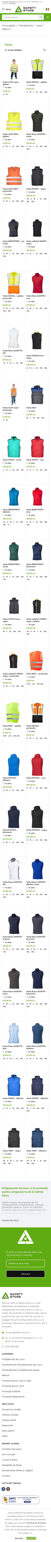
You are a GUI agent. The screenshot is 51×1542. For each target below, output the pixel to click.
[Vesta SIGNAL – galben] (37, 69)
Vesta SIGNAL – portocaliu (33, 727)
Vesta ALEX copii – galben (11, 83)
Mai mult (19, 1538)
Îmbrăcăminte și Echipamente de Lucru (22, 1364)
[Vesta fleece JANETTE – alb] (14, 338)
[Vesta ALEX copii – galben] (14, 69)
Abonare (25, 1274)
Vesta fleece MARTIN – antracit (13, 938)
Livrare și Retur (10, 1459)
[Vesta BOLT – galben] (14, 713)
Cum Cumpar (8, 1454)
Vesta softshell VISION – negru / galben (37, 620)
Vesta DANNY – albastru (37, 1098)
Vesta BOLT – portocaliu (37, 674)
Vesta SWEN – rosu (35, 460)
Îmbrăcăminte (26, 25)
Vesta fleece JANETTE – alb (13, 351)
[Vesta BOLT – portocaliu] (37, 661)
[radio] (4, 94)
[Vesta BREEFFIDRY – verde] (14, 551)
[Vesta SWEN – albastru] (14, 1085)
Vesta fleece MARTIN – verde (36, 135)
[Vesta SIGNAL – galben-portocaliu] (14, 283)
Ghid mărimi (8, 1431)
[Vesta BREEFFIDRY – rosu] (37, 496)
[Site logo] (25, 9)
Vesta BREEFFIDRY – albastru (12, 510)
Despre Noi (7, 1425)
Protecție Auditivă (11, 1391)
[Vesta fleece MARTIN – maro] (14, 978)
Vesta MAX (31, 408)
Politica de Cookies (36, 1523)
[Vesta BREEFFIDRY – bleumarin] (37, 551)
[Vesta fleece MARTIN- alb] (14, 869)
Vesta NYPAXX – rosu (36, 778)
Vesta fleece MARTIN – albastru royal (36, 883)
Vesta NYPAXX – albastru (10, 779)
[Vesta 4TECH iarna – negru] (14, 606)
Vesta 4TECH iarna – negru (12, 620)
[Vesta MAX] (37, 395)
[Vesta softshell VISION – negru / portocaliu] (14, 661)
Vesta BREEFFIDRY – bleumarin (35, 565)
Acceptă (31, 1538)
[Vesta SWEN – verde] (14, 447)
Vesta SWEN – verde (12, 460)
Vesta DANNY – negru (36, 189)
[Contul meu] (47, 17)
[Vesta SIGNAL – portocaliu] (37, 713)
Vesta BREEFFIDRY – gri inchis (13, 242)
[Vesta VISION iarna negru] (37, 340)
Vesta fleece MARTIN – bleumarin (36, 992)
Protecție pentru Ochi (13, 1386)
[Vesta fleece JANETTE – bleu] (14, 1033)
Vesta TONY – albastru (36, 1151)
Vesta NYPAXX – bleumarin (10, 831)
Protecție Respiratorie (13, 1396)
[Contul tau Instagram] (8, 1489)
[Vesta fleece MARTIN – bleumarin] (37, 978)
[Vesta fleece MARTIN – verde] (37, 121)
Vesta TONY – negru (12, 1151)
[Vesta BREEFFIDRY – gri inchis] (14, 228)
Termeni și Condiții (11, 1409)
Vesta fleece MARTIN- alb (12, 883)
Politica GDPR (9, 1420)
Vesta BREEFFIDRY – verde (12, 565)
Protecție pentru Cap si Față (16, 1380)
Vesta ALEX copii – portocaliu (11, 409)
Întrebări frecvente (11, 1449)
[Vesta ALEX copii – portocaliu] (14, 395)
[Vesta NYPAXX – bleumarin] (14, 817)
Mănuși (5, 1375)
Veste (39, 25)
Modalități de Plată (11, 1465)
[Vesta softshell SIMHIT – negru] (37, 228)
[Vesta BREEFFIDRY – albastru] (14, 496)
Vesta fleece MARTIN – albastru (36, 1047)
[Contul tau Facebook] (3, 1489)
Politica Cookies (10, 1415)
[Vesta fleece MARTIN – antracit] (14, 924)
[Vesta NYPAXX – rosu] (37, 765)
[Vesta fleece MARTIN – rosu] (37, 283)
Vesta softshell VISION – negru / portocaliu (13, 675)
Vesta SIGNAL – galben (36, 82)
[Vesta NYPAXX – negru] (37, 817)
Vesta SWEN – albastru (13, 1098)
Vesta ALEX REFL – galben (11, 135)
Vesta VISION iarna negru (35, 356)
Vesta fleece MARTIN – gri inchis (36, 938)
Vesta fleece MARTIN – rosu (36, 297)
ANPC (5, 1436)
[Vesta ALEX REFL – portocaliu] (14, 176)
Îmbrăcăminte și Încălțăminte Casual (20, 1370)
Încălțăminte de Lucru (13, 1359)
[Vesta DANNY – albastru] (37, 1085)
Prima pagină (8, 25)
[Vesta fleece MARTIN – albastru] (37, 1033)
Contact (6, 1476)
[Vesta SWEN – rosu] (37, 447)
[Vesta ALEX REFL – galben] (14, 121)
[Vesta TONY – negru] (14, 1138)
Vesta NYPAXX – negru (36, 830)
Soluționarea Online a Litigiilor (17, 1470)
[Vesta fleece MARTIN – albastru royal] (37, 869)
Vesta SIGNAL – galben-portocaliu (13, 297)
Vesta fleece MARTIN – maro (13, 992)
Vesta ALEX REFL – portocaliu (11, 190)
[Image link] (12, 1295)
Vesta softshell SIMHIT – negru (37, 242)
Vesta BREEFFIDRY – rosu (35, 510)
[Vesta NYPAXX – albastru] (14, 765)
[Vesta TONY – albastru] (37, 1138)
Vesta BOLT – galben (12, 726)
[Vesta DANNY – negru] (37, 176)
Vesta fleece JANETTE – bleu (13, 1047)
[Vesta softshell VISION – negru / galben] (37, 606)
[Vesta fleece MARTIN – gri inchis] (37, 924)
